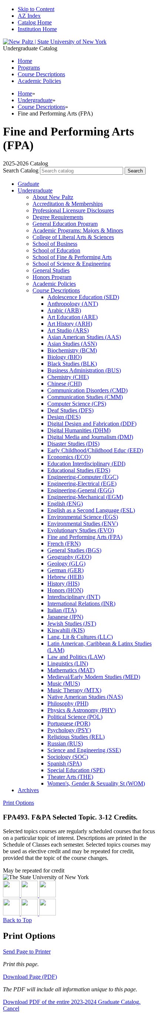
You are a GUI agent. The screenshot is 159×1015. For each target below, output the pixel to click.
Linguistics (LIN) (67, 663)
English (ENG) (65, 503)
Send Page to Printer (27, 951)
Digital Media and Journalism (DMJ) (90, 437)
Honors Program (52, 277)
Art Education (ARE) (72, 317)
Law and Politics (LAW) (76, 657)
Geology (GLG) (66, 563)
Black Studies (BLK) (72, 364)
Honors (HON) (65, 590)
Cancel (11, 1008)
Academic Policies (39, 81)
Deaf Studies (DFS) (70, 410)
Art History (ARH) (69, 324)
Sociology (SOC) (67, 757)
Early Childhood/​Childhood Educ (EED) (95, 450)
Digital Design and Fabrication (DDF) (91, 424)
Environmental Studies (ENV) (82, 523)
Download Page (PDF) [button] (30, 977)
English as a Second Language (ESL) (91, 510)
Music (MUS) (63, 683)
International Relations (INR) (81, 603)
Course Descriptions (41, 74)
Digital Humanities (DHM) (79, 430)
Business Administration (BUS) (84, 370)
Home (25, 93)
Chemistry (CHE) (68, 377)
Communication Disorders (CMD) (87, 390)
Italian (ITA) (62, 610)
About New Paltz (53, 197)
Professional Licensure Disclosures (73, 210)
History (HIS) (63, 583)
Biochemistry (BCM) (72, 350)
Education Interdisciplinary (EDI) (86, 463)
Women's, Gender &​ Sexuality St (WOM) (96, 783)
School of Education (56, 250)
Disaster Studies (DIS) (73, 443)
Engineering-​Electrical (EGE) (81, 483)
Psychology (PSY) (69, 730)
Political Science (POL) (74, 717)
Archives (28, 790)
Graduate (28, 184)
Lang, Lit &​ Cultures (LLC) (80, 637)
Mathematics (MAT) (71, 670)
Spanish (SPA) (64, 763)
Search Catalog (20, 170)
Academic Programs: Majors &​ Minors (78, 230)
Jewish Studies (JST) (71, 623)
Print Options (18, 803)
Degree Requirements (58, 217)
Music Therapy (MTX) (74, 690)
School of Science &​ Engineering (72, 264)
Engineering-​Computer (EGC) (82, 477)
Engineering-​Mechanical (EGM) (85, 497)
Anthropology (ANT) (72, 304)
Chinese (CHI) (64, 384)
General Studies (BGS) (74, 550)
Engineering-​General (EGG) (80, 490)
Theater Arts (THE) (70, 777)
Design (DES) (64, 417)
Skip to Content (36, 9)
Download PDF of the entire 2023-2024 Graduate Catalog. (72, 1002)
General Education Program (65, 224)
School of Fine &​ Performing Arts (72, 257)
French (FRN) (64, 543)
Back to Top (17, 920)
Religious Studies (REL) (76, 737)
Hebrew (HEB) (65, 577)
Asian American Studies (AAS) (84, 337)
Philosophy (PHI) (67, 703)
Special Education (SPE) (76, 770)
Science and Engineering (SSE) (84, 750)
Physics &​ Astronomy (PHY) (81, 710)
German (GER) (65, 570)
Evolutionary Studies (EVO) (80, 530)
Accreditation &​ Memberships (68, 204)
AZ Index (29, 16)
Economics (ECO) (69, 457)
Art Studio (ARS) (68, 330)
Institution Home (37, 29)
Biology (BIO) (64, 357)
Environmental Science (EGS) (82, 517)
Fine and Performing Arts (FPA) (84, 537)
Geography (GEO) (69, 557)
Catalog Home (35, 22)
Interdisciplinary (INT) (73, 597)
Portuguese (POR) (68, 723)
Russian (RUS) (65, 743)
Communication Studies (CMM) (85, 397)
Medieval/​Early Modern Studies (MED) (93, 677)
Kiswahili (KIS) (66, 630)
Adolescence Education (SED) (83, 297)
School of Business (55, 244)
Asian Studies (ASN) (72, 344)
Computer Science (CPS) (76, 404)
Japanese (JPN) (65, 617)
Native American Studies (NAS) (85, 697)
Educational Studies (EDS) (78, 470)
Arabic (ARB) (64, 310)
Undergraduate (35, 100)
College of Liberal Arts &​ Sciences (73, 237)
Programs (29, 67)
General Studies (51, 270)
